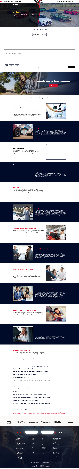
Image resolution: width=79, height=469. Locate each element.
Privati (16, 1)
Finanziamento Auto (19, 448)
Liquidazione (18, 449)
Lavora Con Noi (18, 444)
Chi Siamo (17, 437)
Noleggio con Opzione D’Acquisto (59, 442)
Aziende (12, 1)
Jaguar (33, 439)
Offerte (20, 1)
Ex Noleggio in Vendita (57, 456)
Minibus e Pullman (56, 449)
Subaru (33, 442)
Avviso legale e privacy (38, 466)
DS (42, 444)
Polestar (43, 448)
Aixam (33, 453)
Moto (5, 1)
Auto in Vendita (18, 456)
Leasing (16, 4)
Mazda (43, 437)
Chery (33, 451)
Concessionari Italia (56, 437)
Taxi (53, 451)
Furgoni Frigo (55, 439)
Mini (42, 438)
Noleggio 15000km (19, 458)
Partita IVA (8, 1)
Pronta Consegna (19, 453)
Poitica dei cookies (46, 466)
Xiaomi (33, 449)
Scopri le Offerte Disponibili (39, 34)
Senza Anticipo (18, 438)
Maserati (33, 447)
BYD (42, 451)
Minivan (54, 447)
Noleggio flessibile (19, 439)
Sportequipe (44, 449)
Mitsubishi (44, 447)
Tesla (32, 444)
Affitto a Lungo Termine (57, 438)
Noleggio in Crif (18, 442)
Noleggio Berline (19, 457)
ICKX (42, 452)
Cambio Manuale (56, 448)
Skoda (43, 442)
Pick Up (54, 443)
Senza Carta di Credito (20, 451)
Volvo (43, 443)
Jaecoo (43, 453)
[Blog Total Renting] (64, 432)
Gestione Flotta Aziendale (20, 443)
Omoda (33, 452)
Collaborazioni (32, 466)
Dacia (33, 437)
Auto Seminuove (56, 452)
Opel (42, 439)
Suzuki (33, 443)
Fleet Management (19, 452)
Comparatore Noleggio (57, 444)
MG (32, 448)
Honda (33, 438)
